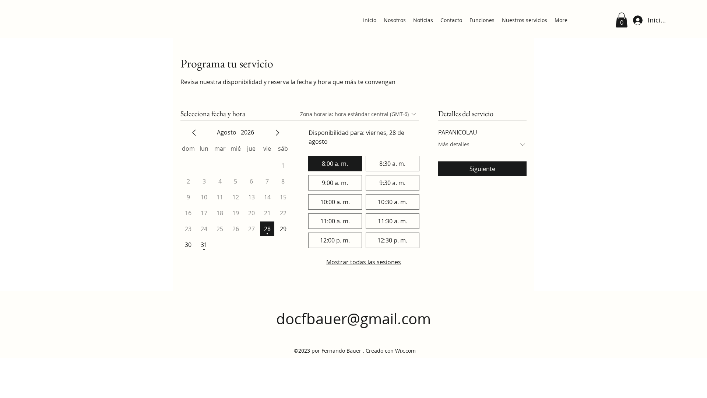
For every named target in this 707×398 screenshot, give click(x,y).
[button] (621, 20)
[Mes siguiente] (277, 132)
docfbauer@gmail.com (353, 319)
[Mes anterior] (194, 132)
